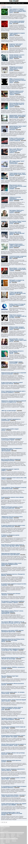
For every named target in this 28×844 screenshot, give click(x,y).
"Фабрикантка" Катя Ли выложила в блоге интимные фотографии (12, 517)
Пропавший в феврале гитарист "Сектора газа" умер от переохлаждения (13, 719)
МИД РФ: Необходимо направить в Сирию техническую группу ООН (12, 507)
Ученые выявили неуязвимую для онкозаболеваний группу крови (16, 22)
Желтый (7, 836)
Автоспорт (8, 841)
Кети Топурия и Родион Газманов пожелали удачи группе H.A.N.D (17, 222)
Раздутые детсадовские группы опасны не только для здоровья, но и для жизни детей (12, 708)
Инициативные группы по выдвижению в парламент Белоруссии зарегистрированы (11, 449)
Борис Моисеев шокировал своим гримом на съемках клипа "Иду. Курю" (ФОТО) (12, 545)
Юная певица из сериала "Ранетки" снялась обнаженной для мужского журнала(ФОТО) (12, 612)
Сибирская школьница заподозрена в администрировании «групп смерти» (16, 199)
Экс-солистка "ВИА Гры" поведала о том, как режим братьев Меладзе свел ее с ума (12, 622)
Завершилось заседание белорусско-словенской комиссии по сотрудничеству (13, 401)
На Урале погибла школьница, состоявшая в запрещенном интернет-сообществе (16, 139)
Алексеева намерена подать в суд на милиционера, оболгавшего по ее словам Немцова (11, 813)
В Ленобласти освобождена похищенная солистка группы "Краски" (11, 439)
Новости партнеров (4, 831)
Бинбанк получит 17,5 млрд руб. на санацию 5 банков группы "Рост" (17, 305)
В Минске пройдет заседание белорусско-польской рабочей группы (17, 328)
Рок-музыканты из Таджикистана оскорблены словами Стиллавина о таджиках (12, 602)
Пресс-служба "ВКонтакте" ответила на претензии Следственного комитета (16, 150)
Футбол (2, 840)
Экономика (3, 835)
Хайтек (18, 836)
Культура (2, 836)
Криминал (13, 835)
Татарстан (14, 840)
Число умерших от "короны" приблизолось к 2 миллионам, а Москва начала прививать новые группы (17, 10)
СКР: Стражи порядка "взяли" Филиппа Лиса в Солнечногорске (16, 162)
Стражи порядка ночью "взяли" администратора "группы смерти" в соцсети (17, 174)
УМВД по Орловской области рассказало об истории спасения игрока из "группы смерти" (17, 80)
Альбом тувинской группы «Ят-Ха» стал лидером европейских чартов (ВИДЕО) (13, 804)
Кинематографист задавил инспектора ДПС (16, 362)
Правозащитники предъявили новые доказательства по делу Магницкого (10, 554)
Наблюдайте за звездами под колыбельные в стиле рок (16, 281)
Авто (18, 835)
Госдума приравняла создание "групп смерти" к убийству (17, 34)
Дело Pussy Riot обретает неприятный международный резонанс (11, 460)
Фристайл (8, 842)
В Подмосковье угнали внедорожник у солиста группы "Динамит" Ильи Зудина (13, 736)
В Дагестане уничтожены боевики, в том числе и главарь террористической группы (13, 795)
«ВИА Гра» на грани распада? (8, 410)
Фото (2, 830)
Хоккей (2, 841)
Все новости (3, 827)
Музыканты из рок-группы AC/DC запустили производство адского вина (12, 631)
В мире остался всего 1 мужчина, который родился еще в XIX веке (12, 383)
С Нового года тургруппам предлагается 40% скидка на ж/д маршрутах (17, 293)
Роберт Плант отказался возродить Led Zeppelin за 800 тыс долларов (17, 316)
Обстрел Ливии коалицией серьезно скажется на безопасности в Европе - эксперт (13, 745)
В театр (2, 837)
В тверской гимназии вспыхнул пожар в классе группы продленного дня (13, 526)
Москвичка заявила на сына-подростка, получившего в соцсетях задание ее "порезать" (16, 92)
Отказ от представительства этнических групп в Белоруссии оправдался (13, 392)
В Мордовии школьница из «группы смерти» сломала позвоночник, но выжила (16, 68)
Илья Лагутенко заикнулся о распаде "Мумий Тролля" (16, 352)
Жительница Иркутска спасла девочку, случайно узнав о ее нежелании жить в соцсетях (16, 105)
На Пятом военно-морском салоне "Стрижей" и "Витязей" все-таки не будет (13, 658)
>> (6, 822)
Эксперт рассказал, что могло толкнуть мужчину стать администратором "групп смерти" (16, 56)
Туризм (12, 836)
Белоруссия (14, 841)
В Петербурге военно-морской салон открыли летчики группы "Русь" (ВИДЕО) (12, 649)
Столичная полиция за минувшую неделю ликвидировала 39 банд (17, 257)
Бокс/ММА (2, 843)
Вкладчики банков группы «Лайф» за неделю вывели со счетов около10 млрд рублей (16, 245)
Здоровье (8, 837)
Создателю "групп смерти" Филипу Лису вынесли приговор (16, 45)
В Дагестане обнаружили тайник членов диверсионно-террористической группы (11, 564)
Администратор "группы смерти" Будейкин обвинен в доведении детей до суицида (17, 116)
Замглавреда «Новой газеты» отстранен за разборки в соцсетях (16, 211)
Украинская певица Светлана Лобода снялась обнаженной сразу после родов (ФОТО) (12, 640)
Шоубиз (7, 835)
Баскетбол (8, 840)
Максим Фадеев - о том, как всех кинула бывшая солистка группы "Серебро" (17, 269)
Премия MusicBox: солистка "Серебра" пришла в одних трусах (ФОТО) (17, 340)
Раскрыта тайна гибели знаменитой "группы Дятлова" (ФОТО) (17, 233)
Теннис (2, 842)
